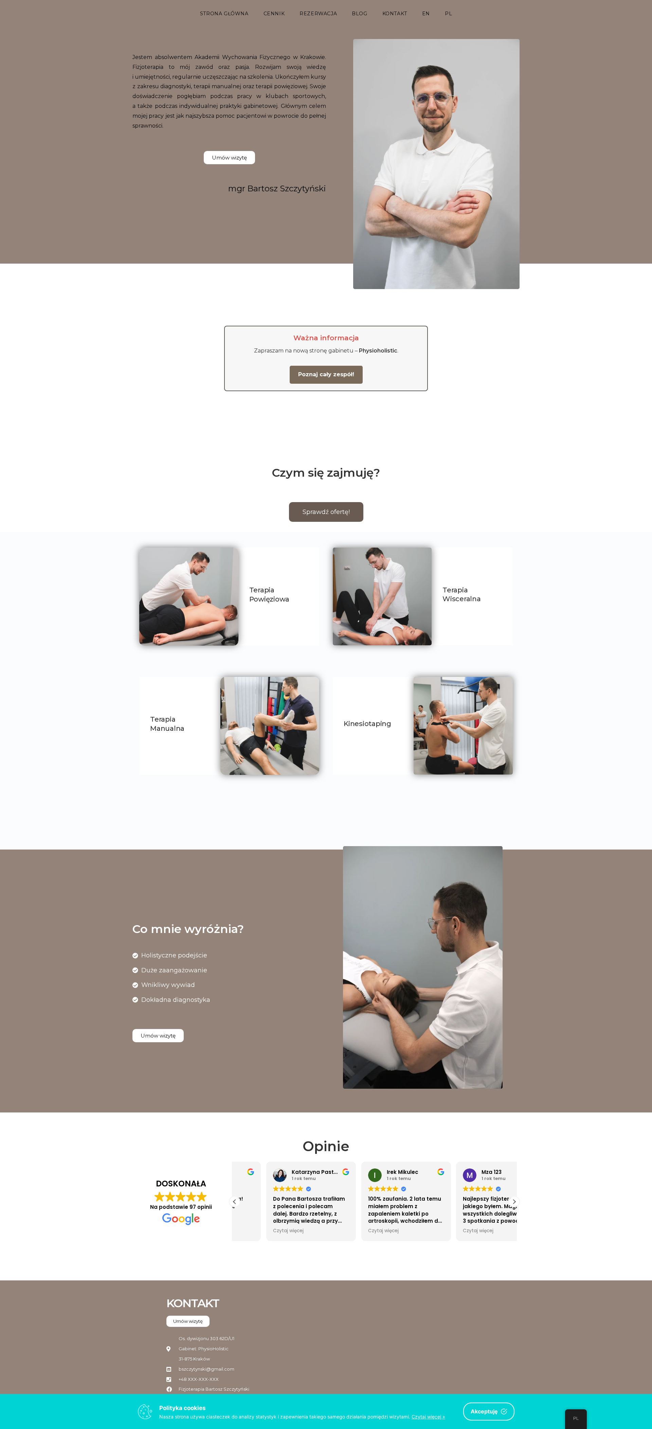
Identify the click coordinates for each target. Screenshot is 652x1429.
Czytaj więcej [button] (256, 1231)
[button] (514, 1202)
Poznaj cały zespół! (326, 374)
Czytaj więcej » (428, 1417)
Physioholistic (378, 350)
